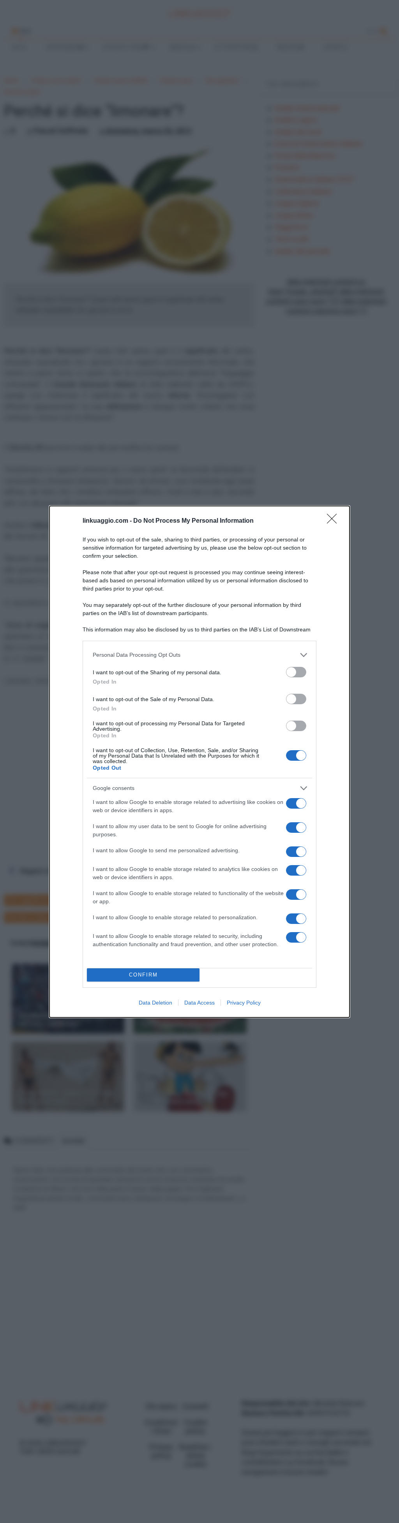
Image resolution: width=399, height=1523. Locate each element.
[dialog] (199, 761)
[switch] (296, 672)
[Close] (334, 521)
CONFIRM (143, 975)
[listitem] (199, 655)
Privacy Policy (244, 1002)
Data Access (199, 1002)
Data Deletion (155, 1002)
